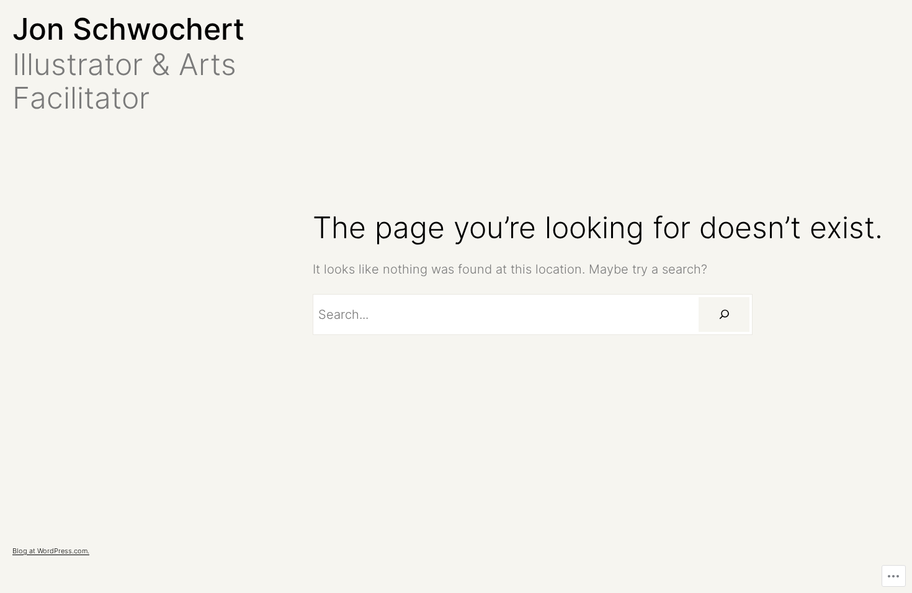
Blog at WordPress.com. (50, 550)
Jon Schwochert (128, 29)
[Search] (724, 314)
